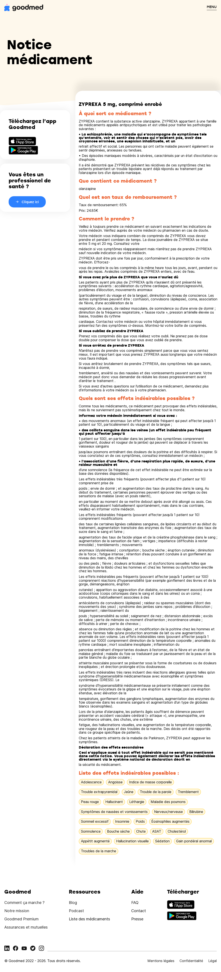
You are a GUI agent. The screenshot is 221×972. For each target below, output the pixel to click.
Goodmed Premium (21, 919)
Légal (212, 961)
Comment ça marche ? (24, 902)
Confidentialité (191, 961)
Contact (138, 910)
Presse (137, 919)
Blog (73, 902)
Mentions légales (160, 961)
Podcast (76, 910)
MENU (212, 6)
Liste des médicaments (89, 919)
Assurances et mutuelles (26, 927)
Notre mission (16, 910)
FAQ (135, 902)
